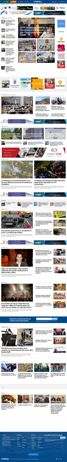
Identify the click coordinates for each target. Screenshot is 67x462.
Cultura (31, 4)
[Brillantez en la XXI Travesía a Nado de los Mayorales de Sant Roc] (58, 100)
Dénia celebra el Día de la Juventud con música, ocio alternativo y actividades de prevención (27, 205)
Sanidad (21, 4)
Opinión (59, 4)
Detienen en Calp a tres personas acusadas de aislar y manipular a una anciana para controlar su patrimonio (43, 232)
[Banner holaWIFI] (49, 12)
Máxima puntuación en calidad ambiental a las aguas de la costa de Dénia (43, 204)
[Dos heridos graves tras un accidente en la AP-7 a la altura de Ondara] (17, 220)
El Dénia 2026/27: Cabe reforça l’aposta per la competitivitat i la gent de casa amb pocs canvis (41, 376)
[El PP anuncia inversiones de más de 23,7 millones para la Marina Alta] (3, 143)
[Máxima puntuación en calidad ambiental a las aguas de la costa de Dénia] (36, 204)
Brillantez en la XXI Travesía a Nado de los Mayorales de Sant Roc (58, 108)
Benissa (18, 442)
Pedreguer (24, 439)
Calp (18, 441)
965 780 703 (6, 437)
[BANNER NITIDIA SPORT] (61, 40)
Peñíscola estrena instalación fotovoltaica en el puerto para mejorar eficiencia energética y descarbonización (57, 144)
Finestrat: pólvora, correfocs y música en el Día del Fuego (43, 287)
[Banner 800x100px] (17, 12)
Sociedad (12, 4)
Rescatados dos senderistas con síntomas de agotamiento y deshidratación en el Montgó (44, 223)
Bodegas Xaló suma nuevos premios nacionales (43, 341)
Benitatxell (19, 446)
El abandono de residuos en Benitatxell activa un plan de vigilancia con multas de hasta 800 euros (10, 69)
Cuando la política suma (25, 405)
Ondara (23, 441)
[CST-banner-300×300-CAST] (61, 23)
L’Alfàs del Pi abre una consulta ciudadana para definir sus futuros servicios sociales (10, 43)
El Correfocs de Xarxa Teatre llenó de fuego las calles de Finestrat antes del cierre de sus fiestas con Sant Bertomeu (16, 305)
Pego (23, 447)
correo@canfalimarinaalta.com (8, 439)
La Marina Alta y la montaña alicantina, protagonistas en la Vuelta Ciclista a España (42, 108)
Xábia (18, 439)
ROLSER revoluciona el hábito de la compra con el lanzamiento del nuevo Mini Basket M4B (17, 350)
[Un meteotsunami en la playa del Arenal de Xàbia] (3, 30)
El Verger (24, 442)
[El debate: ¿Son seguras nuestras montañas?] (41, 399)
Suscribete (55, 318)
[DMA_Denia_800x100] (17, 8)
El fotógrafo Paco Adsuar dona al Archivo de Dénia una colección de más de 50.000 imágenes (60, 204)
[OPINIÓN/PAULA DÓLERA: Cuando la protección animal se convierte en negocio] (8, 399)
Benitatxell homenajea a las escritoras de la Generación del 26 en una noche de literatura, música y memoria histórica (43, 270)
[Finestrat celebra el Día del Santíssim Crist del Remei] (59, 295)
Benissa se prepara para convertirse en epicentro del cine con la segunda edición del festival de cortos (43, 252)
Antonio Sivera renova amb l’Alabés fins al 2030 (8, 374)
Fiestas (35, 4)
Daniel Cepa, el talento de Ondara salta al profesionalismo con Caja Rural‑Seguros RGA (42, 114)
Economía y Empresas (40, 4)
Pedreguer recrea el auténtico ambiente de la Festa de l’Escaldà (43, 261)
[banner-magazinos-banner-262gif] (37, 83)
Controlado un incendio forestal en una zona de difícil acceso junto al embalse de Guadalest (16, 182)
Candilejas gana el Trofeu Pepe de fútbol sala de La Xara (58, 375)
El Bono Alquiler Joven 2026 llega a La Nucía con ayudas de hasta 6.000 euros (10, 36)
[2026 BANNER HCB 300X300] (25, 84)
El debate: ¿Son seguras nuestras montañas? (41, 405)
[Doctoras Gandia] (61, 48)
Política (8, 4)
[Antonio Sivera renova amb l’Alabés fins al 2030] (8, 367)
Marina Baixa (3, 4)
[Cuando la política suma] (25, 399)
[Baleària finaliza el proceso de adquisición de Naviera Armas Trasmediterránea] (59, 349)
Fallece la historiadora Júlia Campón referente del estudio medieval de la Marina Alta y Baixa (14, 270)
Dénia (18, 437)
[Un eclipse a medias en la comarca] (3, 204)
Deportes (47, 4)
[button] (0, 1)
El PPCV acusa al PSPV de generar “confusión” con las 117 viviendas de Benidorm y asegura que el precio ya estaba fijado (10, 51)
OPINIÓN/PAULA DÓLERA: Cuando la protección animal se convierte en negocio (8, 407)
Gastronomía (26, 4)
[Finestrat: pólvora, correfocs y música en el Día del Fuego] (59, 287)
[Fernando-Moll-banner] (61, 32)
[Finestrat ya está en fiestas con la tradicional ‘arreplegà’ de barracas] (59, 304)
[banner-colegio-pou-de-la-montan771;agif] (6, 84)
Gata (23, 437)
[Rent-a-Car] (61, 56)
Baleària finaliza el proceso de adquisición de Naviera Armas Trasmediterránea (44, 350)
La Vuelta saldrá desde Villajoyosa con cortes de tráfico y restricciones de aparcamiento (25, 376)
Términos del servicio (51, 440)
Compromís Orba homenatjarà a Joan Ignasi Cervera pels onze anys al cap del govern (36, 143)
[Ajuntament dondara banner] (15, 84)
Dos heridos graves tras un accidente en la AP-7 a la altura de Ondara (16, 231)
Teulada (18, 444)
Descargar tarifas (34, 454)
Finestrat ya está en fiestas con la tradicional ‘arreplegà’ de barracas (43, 305)
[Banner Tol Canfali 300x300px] (61, 64)
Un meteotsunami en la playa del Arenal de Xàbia (10, 30)
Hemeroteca (40, 447)
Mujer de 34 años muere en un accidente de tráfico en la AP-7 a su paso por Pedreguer (44, 214)
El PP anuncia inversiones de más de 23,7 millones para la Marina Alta (14, 143)
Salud (33, 446)
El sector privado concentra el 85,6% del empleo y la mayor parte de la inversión (44, 332)
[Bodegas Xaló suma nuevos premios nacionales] (59, 340)
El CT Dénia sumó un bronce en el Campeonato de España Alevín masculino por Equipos (58, 114)
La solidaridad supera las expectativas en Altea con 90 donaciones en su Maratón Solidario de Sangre (10, 23)
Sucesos (16, 4)
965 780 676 (6, 438)
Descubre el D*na (53, 4)
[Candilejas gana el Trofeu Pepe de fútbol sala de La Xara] (58, 367)
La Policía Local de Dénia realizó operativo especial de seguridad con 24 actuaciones (49, 182)
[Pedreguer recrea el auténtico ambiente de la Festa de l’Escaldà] (59, 261)
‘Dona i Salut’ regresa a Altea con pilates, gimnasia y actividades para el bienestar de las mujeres (10, 61)
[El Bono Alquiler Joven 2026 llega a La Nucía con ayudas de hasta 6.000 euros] (3, 36)
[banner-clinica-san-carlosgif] (17, 121)
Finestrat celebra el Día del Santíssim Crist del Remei (43, 296)
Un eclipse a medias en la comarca (11, 203)
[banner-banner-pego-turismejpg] (49, 8)
